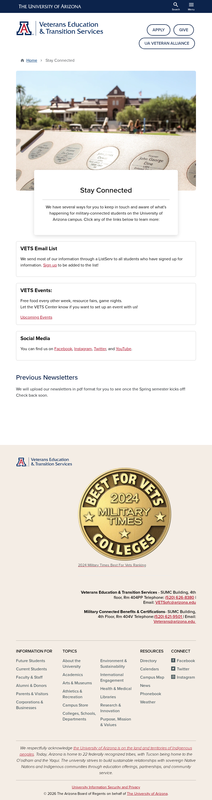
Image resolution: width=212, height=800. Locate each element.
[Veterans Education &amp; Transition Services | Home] (59, 28)
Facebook (63, 348)
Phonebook (150, 693)
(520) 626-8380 (179, 597)
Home (31, 60)
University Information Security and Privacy (106, 787)
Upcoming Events (36, 317)
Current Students (31, 669)
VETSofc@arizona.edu (175, 602)
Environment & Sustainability (113, 663)
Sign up (50, 265)
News (145, 685)
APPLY (159, 30)
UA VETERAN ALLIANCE (167, 43)
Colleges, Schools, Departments (79, 716)
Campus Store (75, 705)
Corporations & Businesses (29, 705)
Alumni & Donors (31, 685)
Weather (147, 702)
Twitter (100, 348)
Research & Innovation (110, 708)
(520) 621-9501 (168, 616)
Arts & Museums (77, 683)
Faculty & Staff (29, 677)
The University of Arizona (147, 793)
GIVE (183, 30)
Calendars (149, 669)
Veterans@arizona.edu (175, 621)
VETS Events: (36, 290)
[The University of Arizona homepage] (50, 6)
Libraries (108, 697)
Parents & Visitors (32, 693)
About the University (72, 663)
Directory (148, 660)
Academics (73, 674)
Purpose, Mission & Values (115, 722)
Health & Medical (116, 688)
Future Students (30, 660)
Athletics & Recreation (72, 694)
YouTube (123, 348)
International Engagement (112, 677)
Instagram (83, 348)
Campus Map (152, 677)
